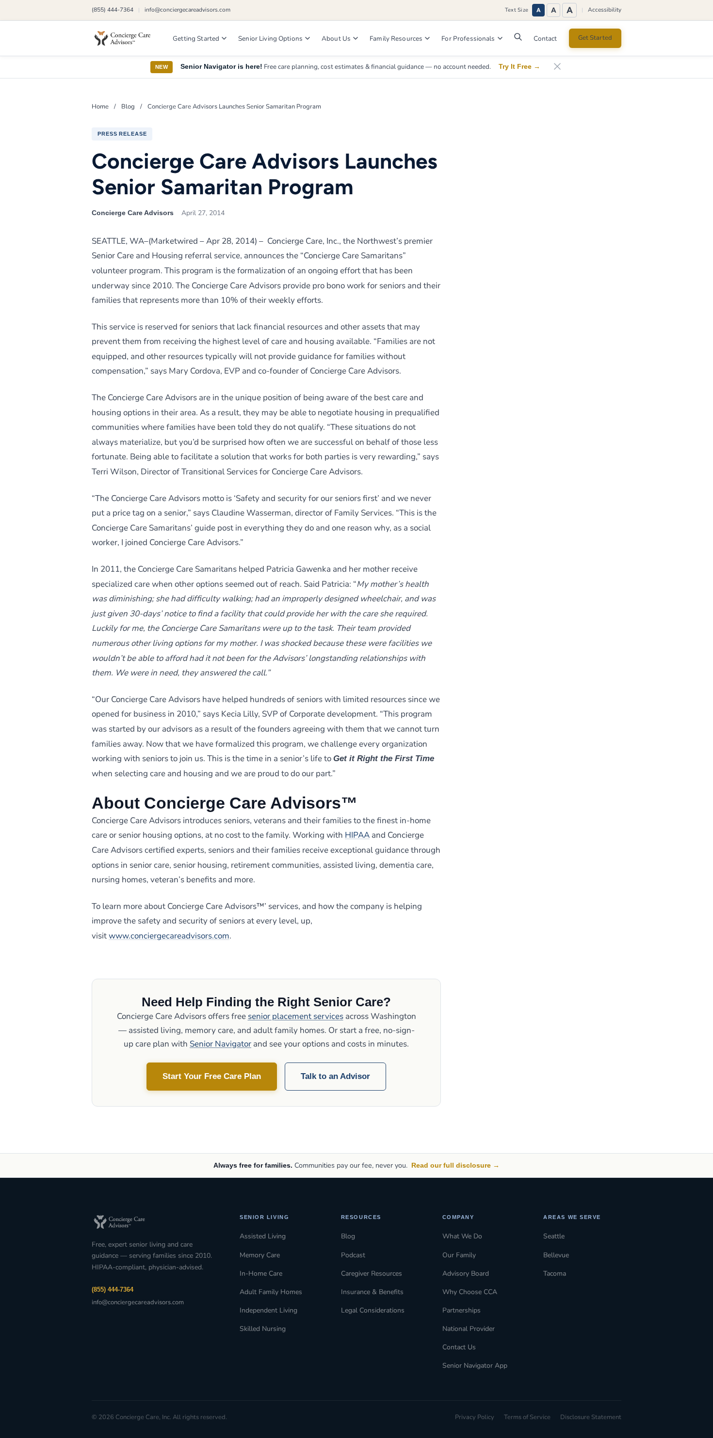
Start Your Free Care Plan (211, 1076)
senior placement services (295, 1016)
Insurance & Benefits (372, 1292)
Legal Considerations (373, 1310)
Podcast (353, 1255)
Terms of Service (527, 1417)
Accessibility (604, 10)
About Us (336, 38)
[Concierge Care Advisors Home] (127, 38)
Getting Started (196, 38)
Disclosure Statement (590, 1417)
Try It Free (519, 66)
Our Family (459, 1255)
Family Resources (396, 38)
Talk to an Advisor (335, 1076)
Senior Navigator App (474, 1365)
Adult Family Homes (271, 1292)
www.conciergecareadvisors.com (169, 935)
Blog (128, 106)
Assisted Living (263, 1236)
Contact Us (459, 1347)
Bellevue (556, 1255)
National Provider (468, 1328)
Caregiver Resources (371, 1273)
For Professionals (468, 38)
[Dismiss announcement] (557, 67)
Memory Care (260, 1255)
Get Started (595, 37)
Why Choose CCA (469, 1292)
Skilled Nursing (263, 1328)
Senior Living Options (270, 38)
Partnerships (461, 1310)
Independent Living (268, 1310)
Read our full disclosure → (455, 1165)
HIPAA (357, 835)
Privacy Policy (474, 1417)
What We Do (462, 1236)
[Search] (518, 39)
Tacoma (554, 1273)
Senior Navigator (220, 1043)
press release (121, 134)
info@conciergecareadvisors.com (187, 10)
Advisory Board (465, 1273)
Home (100, 106)
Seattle (554, 1236)
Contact (545, 38)
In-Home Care (261, 1273)
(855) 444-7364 (112, 10)
